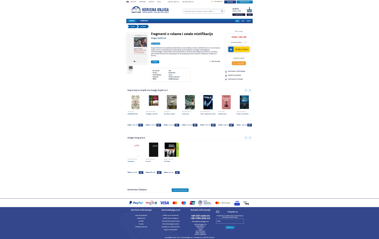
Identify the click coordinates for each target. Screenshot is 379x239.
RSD (237, 21)
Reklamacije (141, 218)
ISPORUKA (142, 1)
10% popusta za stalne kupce (171, 221)
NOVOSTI (151, 1)
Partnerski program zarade (170, 224)
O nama (141, 224)
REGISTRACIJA (245, 2)
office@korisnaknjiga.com (200, 221)
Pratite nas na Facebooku (171, 215)
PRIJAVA (230, 2)
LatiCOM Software (208, 237)
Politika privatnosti (141, 227)
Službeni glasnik (174, 77)
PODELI (155, 62)
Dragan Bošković (158, 38)
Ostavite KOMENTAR (180, 190)
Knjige (133, 26)
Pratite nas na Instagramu (171, 218)
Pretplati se (230, 227)
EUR (242, 21)
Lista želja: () (218, 1)
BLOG (159, 1)
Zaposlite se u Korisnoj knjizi (171, 227)
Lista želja (240, 63)
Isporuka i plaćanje (141, 215)
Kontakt (133, 1)
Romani (143, 26)
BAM (248, 21)
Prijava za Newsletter (170, 230)
